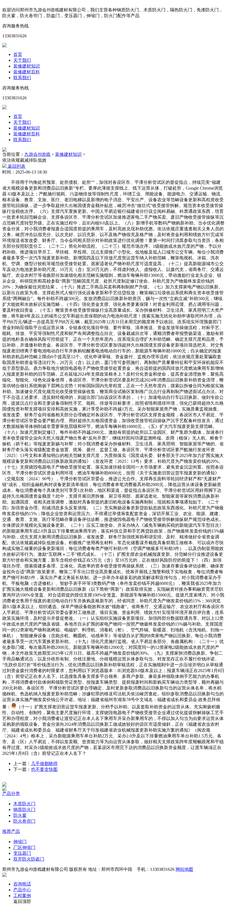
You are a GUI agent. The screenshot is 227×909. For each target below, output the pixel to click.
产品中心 (22, 889)
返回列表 (16, 166)
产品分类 (11, 793)
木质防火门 (24, 803)
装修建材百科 (26, 71)
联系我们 (22, 77)
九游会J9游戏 (37, 154)
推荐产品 (11, 831)
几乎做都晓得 (44, 763)
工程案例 (22, 895)
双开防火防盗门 (28, 859)
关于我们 (22, 60)
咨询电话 (22, 884)
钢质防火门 (24, 809)
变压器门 (22, 853)
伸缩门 (20, 841)
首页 (17, 54)
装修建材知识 (26, 66)
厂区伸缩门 (24, 847)
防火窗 (20, 815)
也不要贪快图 (44, 769)
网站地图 (184, 869)
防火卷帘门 (24, 821)
